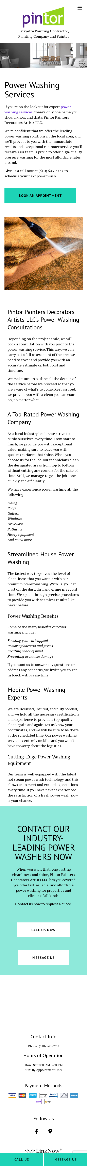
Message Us (65, 1159)
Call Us (21, 1159)
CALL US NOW (43, 929)
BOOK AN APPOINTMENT (40, 195)
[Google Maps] (50, 1132)
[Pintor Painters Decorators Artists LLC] (43, 17)
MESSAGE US (43, 957)
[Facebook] (36, 1132)
